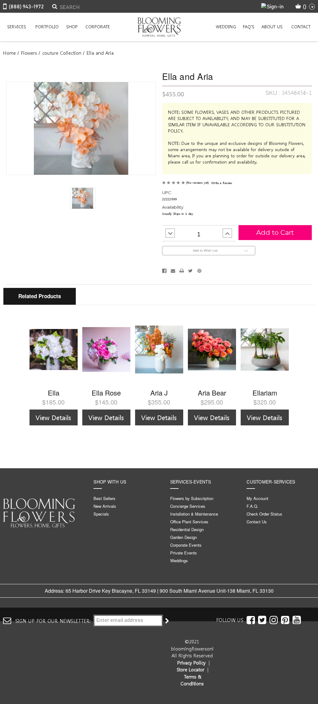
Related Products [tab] (39, 296)
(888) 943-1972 (26, 7)
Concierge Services (187, 506)
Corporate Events (186, 545)
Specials (101, 514)
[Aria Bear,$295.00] (212, 349)
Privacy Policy (191, 663)
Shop (72, 26)
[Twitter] (190, 271)
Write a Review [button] (221, 183)
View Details (53, 417)
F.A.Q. (252, 506)
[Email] (173, 271)
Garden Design (183, 537)
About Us (272, 26)
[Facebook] (164, 271)
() (305, 7)
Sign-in (275, 7)
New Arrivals (104, 506)
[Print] (181, 271)
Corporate (97, 26)
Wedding (226, 26)
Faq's (248, 26)
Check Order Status (264, 514)
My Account (257, 498)
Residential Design (187, 529)
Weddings (179, 560)
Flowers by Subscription (191, 498)
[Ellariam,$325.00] (265, 349)
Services (16, 26)
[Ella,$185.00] (54, 349)
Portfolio (47, 26)
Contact (301, 26)
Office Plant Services (189, 522)
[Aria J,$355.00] (159, 349)
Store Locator (190, 669)
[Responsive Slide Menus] (159, 27)
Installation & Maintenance (194, 514)
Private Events (183, 553)
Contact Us (257, 522)
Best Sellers (104, 498)
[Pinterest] (199, 271)
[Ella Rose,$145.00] (106, 349)
